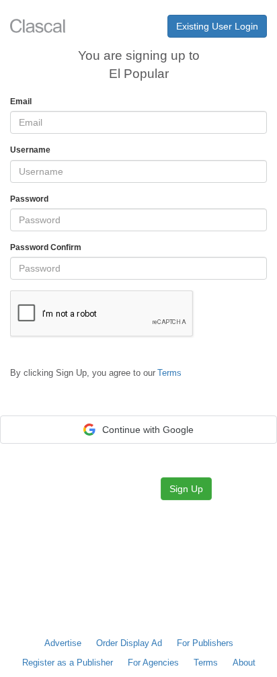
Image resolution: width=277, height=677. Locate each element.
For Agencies (153, 663)
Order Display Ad (129, 643)
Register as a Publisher (67, 663)
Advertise (62, 643)
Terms (206, 663)
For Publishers (205, 643)
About (244, 663)
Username (30, 150)
